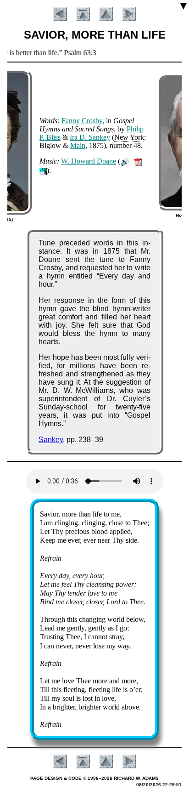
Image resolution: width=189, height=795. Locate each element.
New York (129, 137)
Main (77, 145)
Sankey (51, 439)
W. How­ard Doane (88, 161)
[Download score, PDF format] (138, 161)
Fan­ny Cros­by (81, 121)
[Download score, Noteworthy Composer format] (43, 170)
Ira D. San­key (90, 137)
